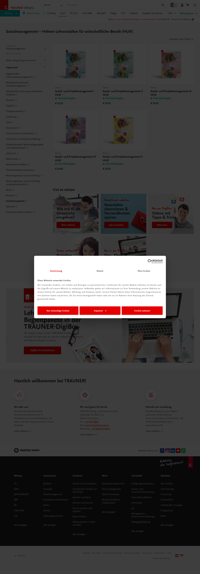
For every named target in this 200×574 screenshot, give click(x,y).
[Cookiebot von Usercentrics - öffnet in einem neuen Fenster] (150, 261)
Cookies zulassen (142, 310)
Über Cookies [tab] (144, 271)
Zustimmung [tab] (56, 271)
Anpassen (98, 310)
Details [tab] (100, 271)
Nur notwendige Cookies (58, 310)
